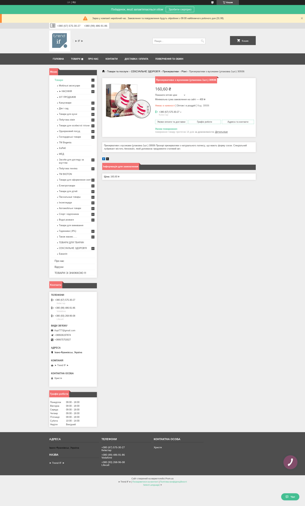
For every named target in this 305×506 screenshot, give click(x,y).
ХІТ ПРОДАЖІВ (67, 97)
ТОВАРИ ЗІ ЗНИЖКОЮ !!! (70, 272)
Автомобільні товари (70, 208)
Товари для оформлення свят (75, 179)
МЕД (61, 154)
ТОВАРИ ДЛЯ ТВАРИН (71, 242)
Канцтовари (65, 102)
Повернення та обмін (169, 59)
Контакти (112, 59)
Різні (184, 71)
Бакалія (63, 253)
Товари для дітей (68, 191)
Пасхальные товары (69, 197)
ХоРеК (62, 148)
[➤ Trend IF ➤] (59, 41)
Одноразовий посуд (69, 131)
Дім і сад (63, 108)
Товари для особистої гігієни (74, 125)
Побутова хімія (67, 119)
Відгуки (59, 266)
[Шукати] (202, 41)
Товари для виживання (71, 225)
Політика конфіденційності (173, 482)
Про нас (93, 59)
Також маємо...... (68, 236)
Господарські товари (70, 137)
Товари (75, 59)
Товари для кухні (68, 114)
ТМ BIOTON (65, 174)
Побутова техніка (68, 168)
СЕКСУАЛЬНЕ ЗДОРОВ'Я (145, 71)
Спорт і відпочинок (69, 214)
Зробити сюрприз (180, 9)
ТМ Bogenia (65, 142)
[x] (107, 159)
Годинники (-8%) (67, 231)
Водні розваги (66, 219)
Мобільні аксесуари (69, 85)
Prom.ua (169, 478)
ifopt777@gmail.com (64, 330)
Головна (58, 59)
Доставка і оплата (136, 59)
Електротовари (67, 185)
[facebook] (103, 159)
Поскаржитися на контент (145, 482)
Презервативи (171, 71)
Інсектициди (65, 202)
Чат (293, 496)
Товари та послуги (117, 71)
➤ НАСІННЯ (65, 91)
